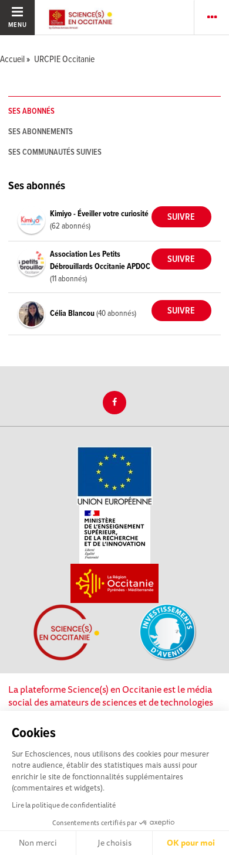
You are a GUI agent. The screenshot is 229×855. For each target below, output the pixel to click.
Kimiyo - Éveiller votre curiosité (99, 214)
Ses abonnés (31, 111)
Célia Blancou (73, 313)
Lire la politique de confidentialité (64, 804)
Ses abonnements (40, 132)
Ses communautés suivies (55, 152)
